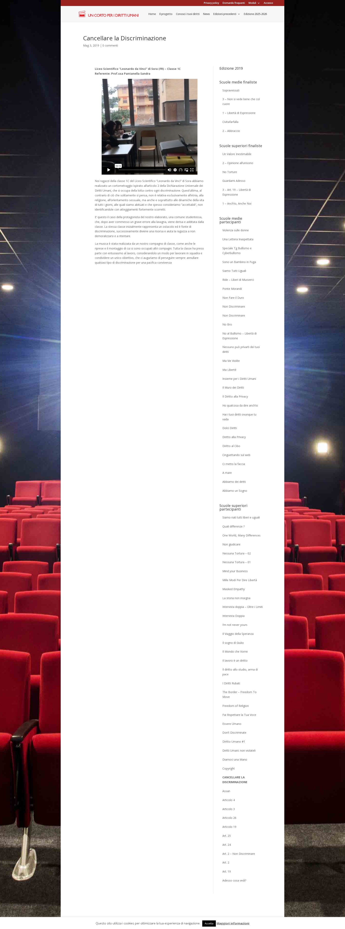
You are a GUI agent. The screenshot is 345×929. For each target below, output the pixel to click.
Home (152, 14)
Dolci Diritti (229, 428)
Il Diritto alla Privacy (235, 396)
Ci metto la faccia (233, 464)
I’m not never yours (234, 625)
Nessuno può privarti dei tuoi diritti (241, 349)
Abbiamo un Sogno (234, 491)
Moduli (252, 3)
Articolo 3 (228, 809)
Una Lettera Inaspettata (237, 239)
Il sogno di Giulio (233, 643)
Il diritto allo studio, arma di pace (240, 672)
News (206, 14)
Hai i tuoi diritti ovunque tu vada (239, 417)
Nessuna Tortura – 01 (236, 562)
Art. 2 (225, 862)
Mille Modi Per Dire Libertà (239, 580)
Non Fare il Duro (233, 298)
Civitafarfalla (230, 122)
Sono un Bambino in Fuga (239, 262)
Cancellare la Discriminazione (234, 779)
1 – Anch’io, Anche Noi (236, 203)
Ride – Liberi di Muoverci (238, 280)
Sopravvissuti (230, 90)
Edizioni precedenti (224, 14)
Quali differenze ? (233, 526)
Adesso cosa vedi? (234, 880)
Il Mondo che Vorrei (235, 651)
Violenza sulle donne (235, 230)
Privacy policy (211, 3)
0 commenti (110, 45)
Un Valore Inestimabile (236, 154)
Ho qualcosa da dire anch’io (240, 405)
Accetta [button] (209, 923)
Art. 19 (226, 871)
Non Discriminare (233, 306)
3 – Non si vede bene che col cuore (241, 101)
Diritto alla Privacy (234, 437)
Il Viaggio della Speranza (238, 634)
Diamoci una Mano (234, 759)
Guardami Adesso (233, 181)
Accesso (268, 3)
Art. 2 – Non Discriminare (238, 854)
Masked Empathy (233, 589)
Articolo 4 (228, 800)
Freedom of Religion (235, 706)
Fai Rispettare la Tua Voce (239, 715)
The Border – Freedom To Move (239, 694)
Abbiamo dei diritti (234, 482)
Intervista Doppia (233, 616)
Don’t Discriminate (234, 732)
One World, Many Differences (241, 535)
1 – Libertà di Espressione (239, 113)
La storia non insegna (236, 598)
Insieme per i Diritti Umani (239, 379)
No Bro (227, 324)
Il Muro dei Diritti (233, 387)
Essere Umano (231, 724)
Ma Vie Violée (231, 361)
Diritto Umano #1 (233, 741)
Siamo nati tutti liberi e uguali (241, 517)
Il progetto (165, 14)
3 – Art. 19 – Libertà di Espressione (236, 192)
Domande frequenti (234, 3)
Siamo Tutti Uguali (234, 271)
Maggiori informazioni (233, 923)
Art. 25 (226, 836)
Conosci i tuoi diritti (187, 14)
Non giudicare (231, 544)
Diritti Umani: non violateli (239, 750)
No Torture (229, 172)
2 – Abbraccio (231, 131)
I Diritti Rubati (231, 683)
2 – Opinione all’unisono (237, 163)
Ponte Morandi (232, 289)
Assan (226, 791)
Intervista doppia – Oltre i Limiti (242, 607)
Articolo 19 (229, 827)
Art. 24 (226, 845)
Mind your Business (235, 571)
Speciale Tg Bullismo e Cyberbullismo (237, 250)
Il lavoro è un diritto (235, 660)
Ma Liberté (229, 370)
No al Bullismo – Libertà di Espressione (239, 335)
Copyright (228, 768)
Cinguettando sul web (236, 455)
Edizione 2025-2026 (255, 14)
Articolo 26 (229, 818)
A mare (227, 473)
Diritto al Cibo (231, 446)
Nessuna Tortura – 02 (236, 553)
